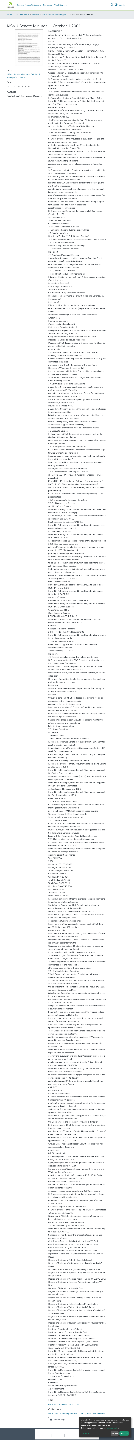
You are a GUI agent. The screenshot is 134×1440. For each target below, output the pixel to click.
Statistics (47, 5)
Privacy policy (58, 1435)
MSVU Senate (22, 14)
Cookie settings (45, 1435)
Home (9, 14)
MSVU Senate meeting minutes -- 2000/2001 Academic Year (55, 14)
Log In (122, 5)
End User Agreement (74, 1435)
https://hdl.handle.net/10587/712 (63, 1404)
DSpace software (51, 1432)
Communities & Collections (29, 5)
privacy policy (112, 1428)
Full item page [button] (59, 1419)
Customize (85, 1433)
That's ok (124, 1433)
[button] (116, 5)
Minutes (35, 14)
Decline (114, 1433)
